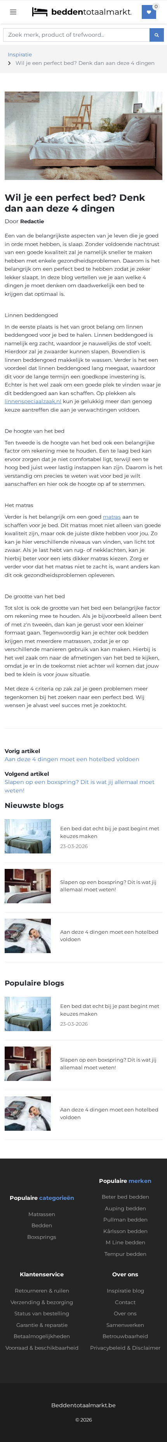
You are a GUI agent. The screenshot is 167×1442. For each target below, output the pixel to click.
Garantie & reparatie (42, 1325)
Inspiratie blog (125, 1291)
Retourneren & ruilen (42, 1291)
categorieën (56, 1197)
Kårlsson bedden (125, 1231)
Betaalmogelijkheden (42, 1336)
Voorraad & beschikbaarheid (41, 1348)
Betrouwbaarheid (125, 1336)
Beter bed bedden (125, 1197)
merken (140, 1180)
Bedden (41, 1225)
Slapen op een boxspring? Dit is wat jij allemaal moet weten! (108, 886)
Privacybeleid (107, 1348)
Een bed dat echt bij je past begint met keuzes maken (109, 832)
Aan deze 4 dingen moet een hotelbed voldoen (72, 759)
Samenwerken (125, 1325)
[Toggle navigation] (13, 12)
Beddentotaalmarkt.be (83, 1405)
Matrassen (41, 1214)
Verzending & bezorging (41, 1302)
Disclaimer (146, 1348)
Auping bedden (125, 1208)
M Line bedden (125, 1242)
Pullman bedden (125, 1219)
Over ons (125, 1313)
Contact (125, 1302)
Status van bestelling (41, 1313)
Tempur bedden (125, 1254)
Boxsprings (41, 1237)
